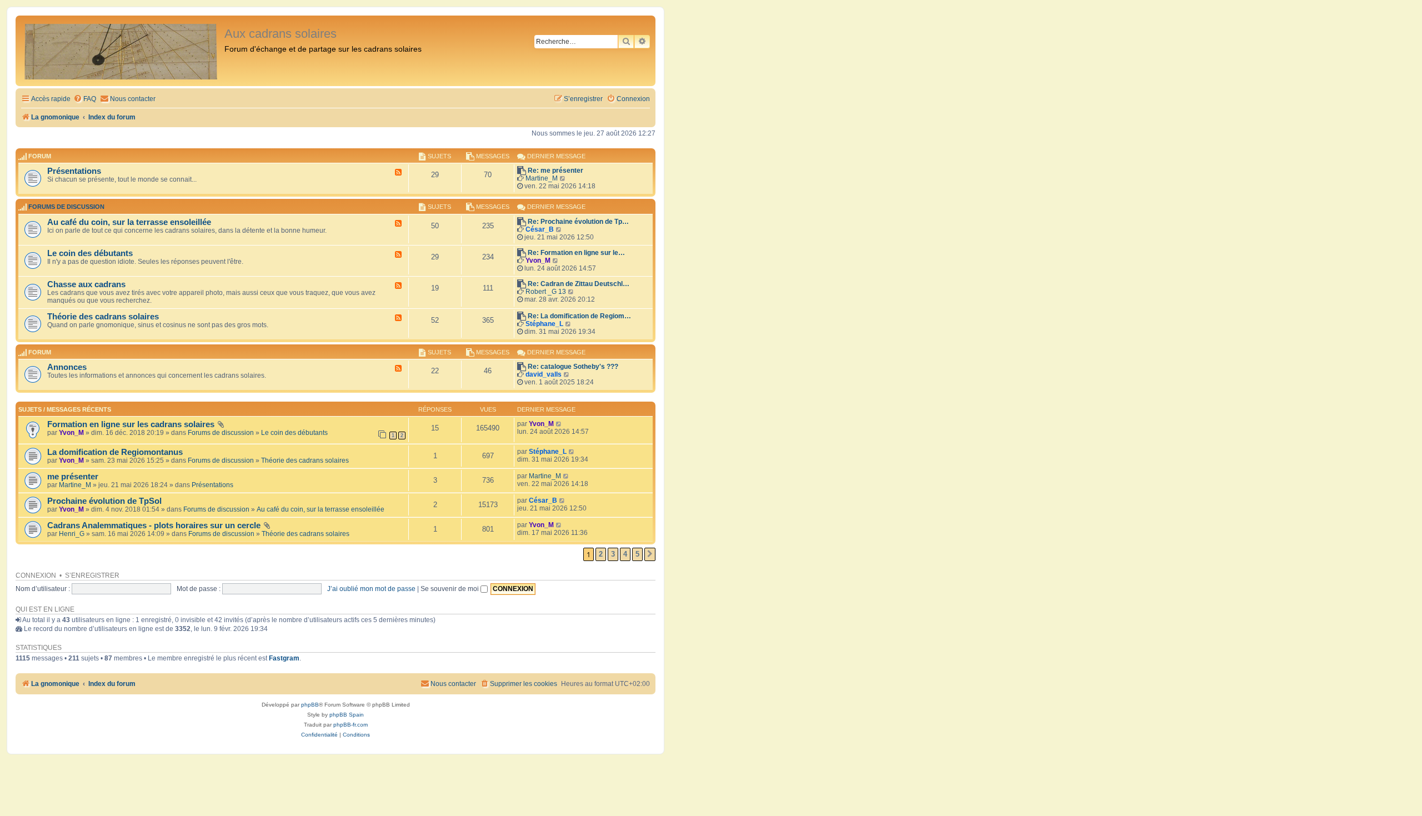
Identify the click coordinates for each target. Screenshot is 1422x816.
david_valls (543, 374)
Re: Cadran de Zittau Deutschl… (578, 284)
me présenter (72, 476)
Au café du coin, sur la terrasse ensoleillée (129, 222)
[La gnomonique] (121, 50)
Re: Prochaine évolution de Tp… (578, 222)
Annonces (67, 367)
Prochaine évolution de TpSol (104, 501)
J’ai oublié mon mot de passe (371, 589)
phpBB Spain (346, 715)
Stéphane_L (544, 324)
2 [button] (601, 554)
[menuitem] (84, 99)
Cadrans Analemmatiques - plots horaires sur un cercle (154, 525)
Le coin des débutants (90, 253)
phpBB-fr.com (350, 725)
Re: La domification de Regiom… (579, 316)
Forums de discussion (66, 207)
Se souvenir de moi (450, 589)
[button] (649, 554)
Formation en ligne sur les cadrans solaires (130, 424)
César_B (539, 229)
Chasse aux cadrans (86, 284)
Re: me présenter (555, 170)
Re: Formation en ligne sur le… (576, 253)
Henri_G (71, 534)
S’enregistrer (92, 575)
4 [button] (625, 554)
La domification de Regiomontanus (115, 452)
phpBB (310, 705)
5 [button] (637, 554)
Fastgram (284, 658)
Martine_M (541, 178)
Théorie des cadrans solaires (103, 316)
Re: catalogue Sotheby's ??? (573, 367)
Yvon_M (537, 260)
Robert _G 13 (545, 292)
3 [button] (613, 554)
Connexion (36, 575)
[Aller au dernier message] (559, 424)
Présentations (74, 171)
